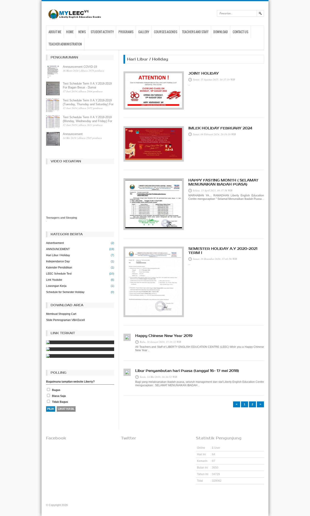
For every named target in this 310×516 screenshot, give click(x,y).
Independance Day (58, 261)
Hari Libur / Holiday (58, 255)
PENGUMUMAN (64, 57)
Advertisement (55, 243)
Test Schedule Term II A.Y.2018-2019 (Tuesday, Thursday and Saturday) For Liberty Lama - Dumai (88, 104)
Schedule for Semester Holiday (65, 292)
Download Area (67, 305)
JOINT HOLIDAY (203, 73)
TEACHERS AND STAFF (195, 31)
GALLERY (143, 31)
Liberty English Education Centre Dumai (93, 505)
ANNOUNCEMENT (58, 249)
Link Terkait (63, 333)
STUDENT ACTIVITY (102, 31)
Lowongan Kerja (56, 286)
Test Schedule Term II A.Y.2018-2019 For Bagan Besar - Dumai (87, 85)
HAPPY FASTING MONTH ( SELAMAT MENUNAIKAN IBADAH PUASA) (223, 182)
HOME (70, 31)
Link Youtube (54, 279)
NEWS (82, 31)
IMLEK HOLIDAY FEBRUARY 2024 (220, 128)
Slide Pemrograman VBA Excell (65, 320)
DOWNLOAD (220, 31)
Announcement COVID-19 (80, 66)
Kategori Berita (67, 234)
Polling (58, 373)
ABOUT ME (55, 31)
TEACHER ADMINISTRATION (65, 44)
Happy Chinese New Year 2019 (163, 336)
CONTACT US (240, 31)
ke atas (155, 494)
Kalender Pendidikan (59, 267)
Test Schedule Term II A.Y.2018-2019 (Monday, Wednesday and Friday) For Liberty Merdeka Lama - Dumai (87, 121)
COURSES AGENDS (165, 31)
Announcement (73, 134)
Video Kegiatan (66, 161)
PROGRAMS (125, 31)
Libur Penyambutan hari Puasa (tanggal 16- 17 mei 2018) (187, 371)
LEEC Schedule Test (58, 273)
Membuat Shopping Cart (61, 314)
